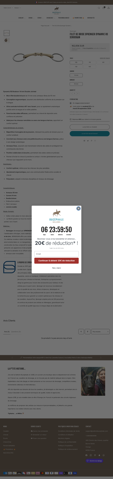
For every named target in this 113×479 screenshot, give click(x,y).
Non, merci (56, 268)
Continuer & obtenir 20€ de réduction (56, 260)
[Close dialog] (78, 208)
